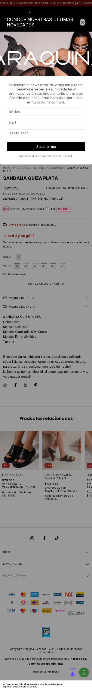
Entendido (80, 685)
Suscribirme (46, 146)
